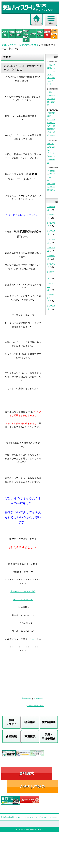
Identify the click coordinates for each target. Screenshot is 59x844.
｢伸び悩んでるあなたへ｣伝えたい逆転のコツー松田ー (51, 153)
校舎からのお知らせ (26, 35)
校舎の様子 (12, 33)
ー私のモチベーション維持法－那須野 (51, 98)
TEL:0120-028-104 (23, 599)
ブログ (33, 33)
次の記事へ (38, 698)
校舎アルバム (40, 33)
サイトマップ (31, 817)
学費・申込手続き (49, 736)
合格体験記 (19, 33)
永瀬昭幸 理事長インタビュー (13, 817)
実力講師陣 (49, 722)
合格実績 (11, 736)
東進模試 (30, 736)
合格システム (11, 722)
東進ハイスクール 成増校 (15, 45)
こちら (33, 639)
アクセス (5, 33)
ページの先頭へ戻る (35, 706)
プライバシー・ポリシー (49, 817)
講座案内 (30, 722)
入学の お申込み (54, 33)
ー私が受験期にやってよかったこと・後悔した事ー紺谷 (51, 74)
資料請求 (47, 33)
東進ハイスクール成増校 (22, 591)
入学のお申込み (32, 786)
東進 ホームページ (36, 23)
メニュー (51, 23)
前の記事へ (26, 698)
